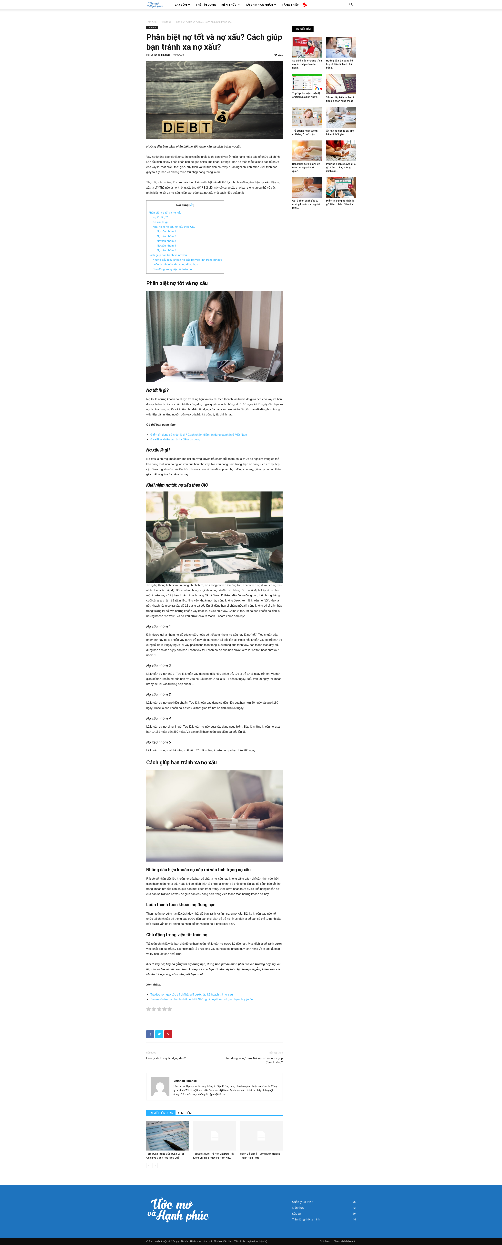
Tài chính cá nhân (259, 4)
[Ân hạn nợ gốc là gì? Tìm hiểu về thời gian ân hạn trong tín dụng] (341, 117)
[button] (351, 5)
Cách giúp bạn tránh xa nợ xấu (167, 255)
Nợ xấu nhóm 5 (166, 250)
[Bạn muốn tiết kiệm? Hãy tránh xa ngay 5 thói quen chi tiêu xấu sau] (307, 150)
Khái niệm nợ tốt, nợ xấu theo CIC (174, 226)
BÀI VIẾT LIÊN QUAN (161, 1113)
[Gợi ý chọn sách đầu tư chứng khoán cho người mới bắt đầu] (307, 187)
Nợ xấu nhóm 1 (166, 231)
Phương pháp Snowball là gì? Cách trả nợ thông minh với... (341, 167)
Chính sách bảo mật (345, 1241)
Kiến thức (228, 4)
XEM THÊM (185, 1113)
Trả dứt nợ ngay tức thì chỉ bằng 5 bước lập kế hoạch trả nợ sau (191, 994)
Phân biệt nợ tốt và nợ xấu (164, 212)
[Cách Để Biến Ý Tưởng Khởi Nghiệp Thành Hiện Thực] (261, 1136)
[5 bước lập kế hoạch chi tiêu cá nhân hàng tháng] (341, 84)
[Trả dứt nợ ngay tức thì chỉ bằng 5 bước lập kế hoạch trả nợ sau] (307, 117)
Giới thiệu (325, 1241)
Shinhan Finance (160, 54)
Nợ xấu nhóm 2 (166, 236)
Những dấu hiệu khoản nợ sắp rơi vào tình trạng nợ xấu (187, 259)
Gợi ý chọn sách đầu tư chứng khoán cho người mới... (306, 204)
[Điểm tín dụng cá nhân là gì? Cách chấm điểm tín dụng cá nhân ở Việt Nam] (341, 187)
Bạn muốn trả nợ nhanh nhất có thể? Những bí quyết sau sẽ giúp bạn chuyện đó (201, 999)
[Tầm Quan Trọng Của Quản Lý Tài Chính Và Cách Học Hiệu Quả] (167, 1136)
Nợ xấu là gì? (161, 222)
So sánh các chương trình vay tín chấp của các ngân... (307, 64)
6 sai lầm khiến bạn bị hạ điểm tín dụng (175, 439)
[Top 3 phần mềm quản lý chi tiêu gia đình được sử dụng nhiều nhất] (307, 82)
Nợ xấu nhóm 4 (166, 245)
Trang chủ (151, 22)
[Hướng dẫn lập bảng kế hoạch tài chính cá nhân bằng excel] (341, 47)
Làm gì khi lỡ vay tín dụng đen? (166, 1058)
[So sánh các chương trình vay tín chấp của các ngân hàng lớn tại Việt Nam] (307, 47)
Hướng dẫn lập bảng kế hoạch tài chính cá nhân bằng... (339, 64)
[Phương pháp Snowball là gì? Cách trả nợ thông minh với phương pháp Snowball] (341, 150)
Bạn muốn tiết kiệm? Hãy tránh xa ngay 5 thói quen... (306, 167)
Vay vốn (181, 4)
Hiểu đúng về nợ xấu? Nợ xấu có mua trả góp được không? (254, 1060)
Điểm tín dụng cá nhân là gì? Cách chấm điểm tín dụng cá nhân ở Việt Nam (198, 434)
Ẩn (191, 205)
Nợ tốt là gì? (160, 217)
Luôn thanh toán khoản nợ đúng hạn (175, 264)
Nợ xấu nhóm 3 (166, 240)
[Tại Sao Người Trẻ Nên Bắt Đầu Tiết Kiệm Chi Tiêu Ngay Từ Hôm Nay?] (214, 1136)
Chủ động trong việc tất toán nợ (172, 269)
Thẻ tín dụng (206, 4)
